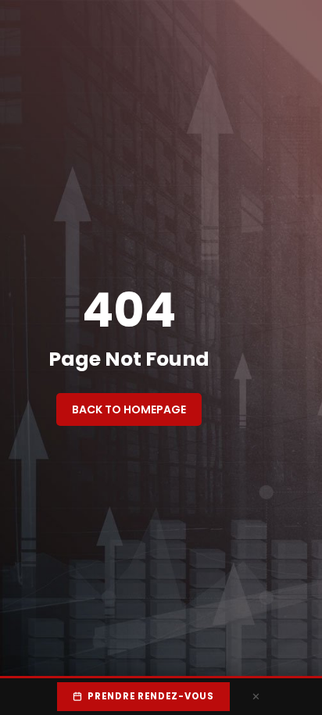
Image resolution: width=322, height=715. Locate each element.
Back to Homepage (129, 409)
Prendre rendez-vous (150, 696)
